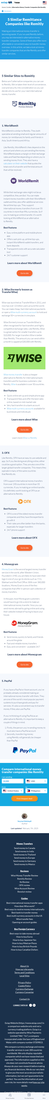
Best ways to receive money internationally (24, 909)
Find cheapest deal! (24, 798)
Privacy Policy (24, 982)
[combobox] (36, 781)
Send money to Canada (24, 848)
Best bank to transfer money (25, 912)
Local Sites (24, 975)
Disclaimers (7, 11)
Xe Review (24, 882)
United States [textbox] (13, 791)
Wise (13, 384)
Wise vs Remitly (30, 437)
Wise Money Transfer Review (24, 875)
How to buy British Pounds (24, 946)
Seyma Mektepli (24, 821)
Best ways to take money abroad (24, 933)
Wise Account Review (25, 888)
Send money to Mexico (24, 864)
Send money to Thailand (24, 854)
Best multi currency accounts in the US (24, 915)
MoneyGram (7, 569)
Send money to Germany (24, 861)
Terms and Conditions (24, 972)
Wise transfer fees (24, 919)
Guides (9, 7)
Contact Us (24, 999)
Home (4, 7)
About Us (24, 966)
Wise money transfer (13, 374)
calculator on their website (15, 163)
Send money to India (24, 851)
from (4, 787)
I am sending (7, 777)
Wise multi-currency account (24, 312)
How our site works (25, 969)
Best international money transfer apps (24, 903)
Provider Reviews (29, 1098)
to (26, 787)
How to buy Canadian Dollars (24, 949)
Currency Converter (24, 992)
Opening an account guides (24, 922)
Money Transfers (10, 1098)
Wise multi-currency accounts (20, 408)
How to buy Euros (24, 936)
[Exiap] (10, 2)
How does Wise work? (24, 906)
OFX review (24, 885)
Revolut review (24, 891)
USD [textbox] (33, 781)
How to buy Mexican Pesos (24, 943)
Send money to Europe (24, 857)
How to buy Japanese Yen (24, 940)
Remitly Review (24, 878)
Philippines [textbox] (35, 791)
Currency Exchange (24, 989)
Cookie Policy (24, 985)
